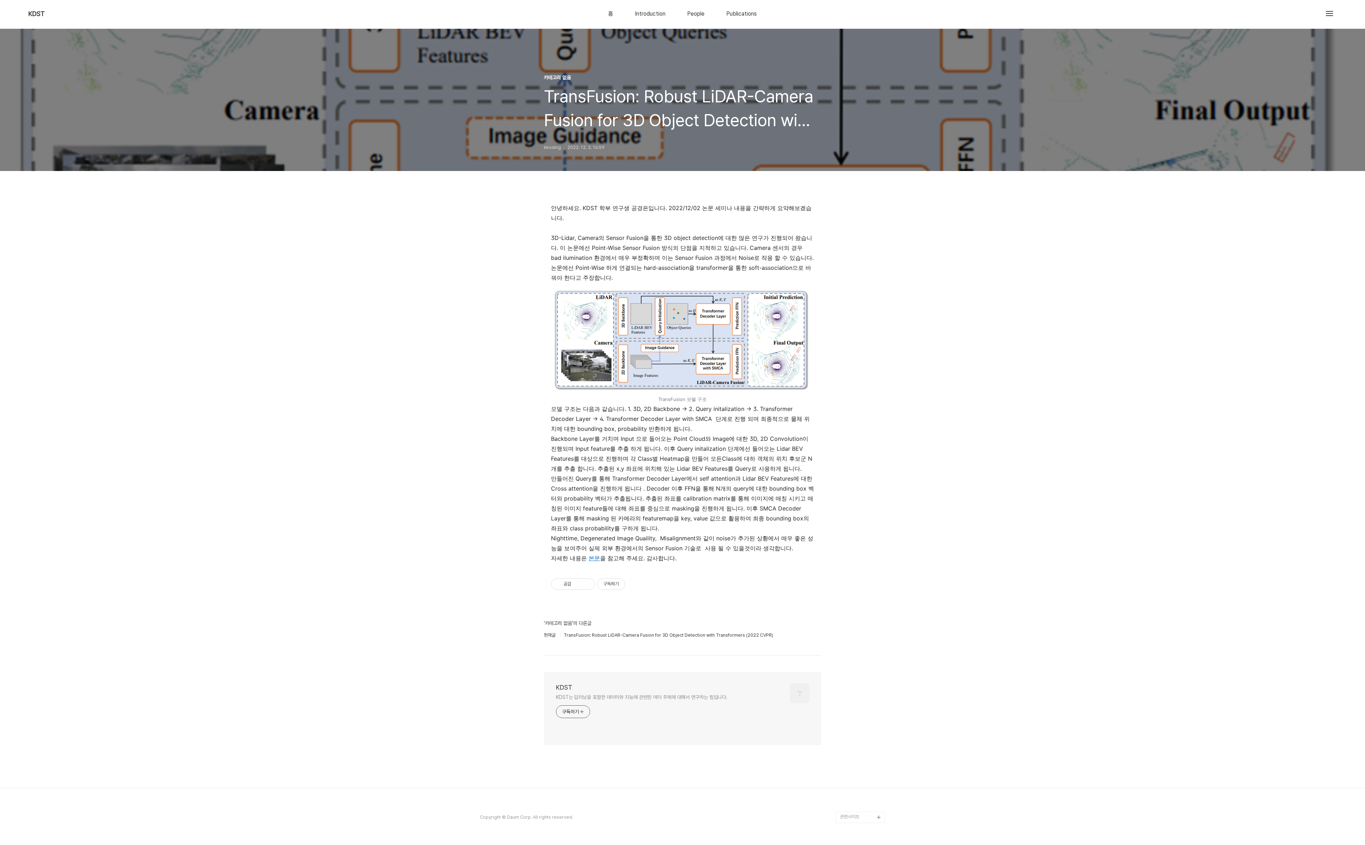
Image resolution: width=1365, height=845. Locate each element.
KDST (36, 13)
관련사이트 (850, 816)
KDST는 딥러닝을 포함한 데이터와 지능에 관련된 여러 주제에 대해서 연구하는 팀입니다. (642, 697)
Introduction (650, 14)
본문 (594, 558)
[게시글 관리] (586, 584)
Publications (741, 14)
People (696, 14)
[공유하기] (577, 584)
